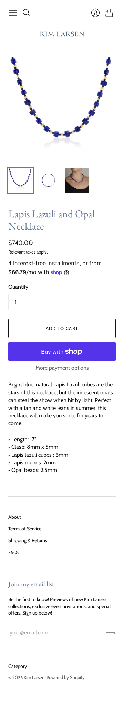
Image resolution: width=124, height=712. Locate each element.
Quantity (18, 286)
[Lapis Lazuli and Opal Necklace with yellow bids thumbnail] (20, 180)
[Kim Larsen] (62, 35)
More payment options (62, 367)
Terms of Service (24, 529)
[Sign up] (111, 633)
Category (17, 666)
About (14, 517)
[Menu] (13, 13)
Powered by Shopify (65, 677)
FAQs (13, 552)
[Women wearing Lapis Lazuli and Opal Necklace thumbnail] (77, 180)
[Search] (26, 12)
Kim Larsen (34, 677)
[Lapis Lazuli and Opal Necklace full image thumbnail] (49, 180)
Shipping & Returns (27, 540)
